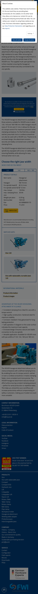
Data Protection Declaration (13, 26)
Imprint (7, 28)
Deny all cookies (17, 40)
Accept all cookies (29, 40)
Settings (30, 33)
